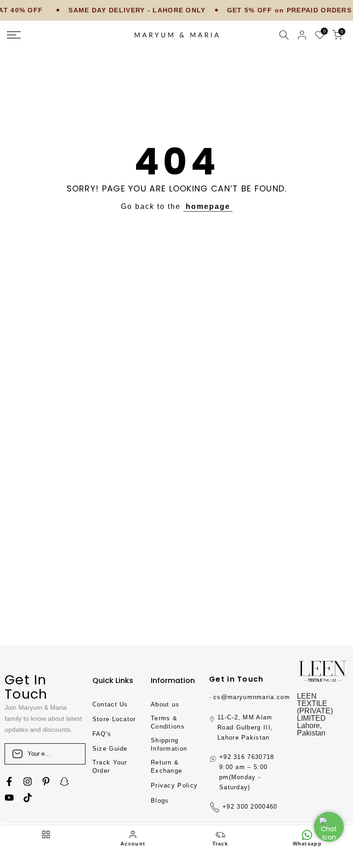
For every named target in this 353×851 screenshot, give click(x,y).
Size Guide (110, 748)
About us (165, 704)
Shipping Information (169, 744)
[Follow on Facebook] (9, 781)
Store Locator (114, 719)
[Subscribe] (69, 753)
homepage (208, 206)
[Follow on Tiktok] (27, 798)
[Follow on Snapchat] (64, 781)
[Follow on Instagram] (27, 781)
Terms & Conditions (168, 722)
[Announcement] (124, 10)
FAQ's (102, 733)
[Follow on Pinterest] (46, 781)
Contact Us (110, 704)
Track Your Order (109, 766)
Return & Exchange (166, 766)
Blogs (160, 800)
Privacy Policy (174, 785)
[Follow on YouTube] (9, 798)
